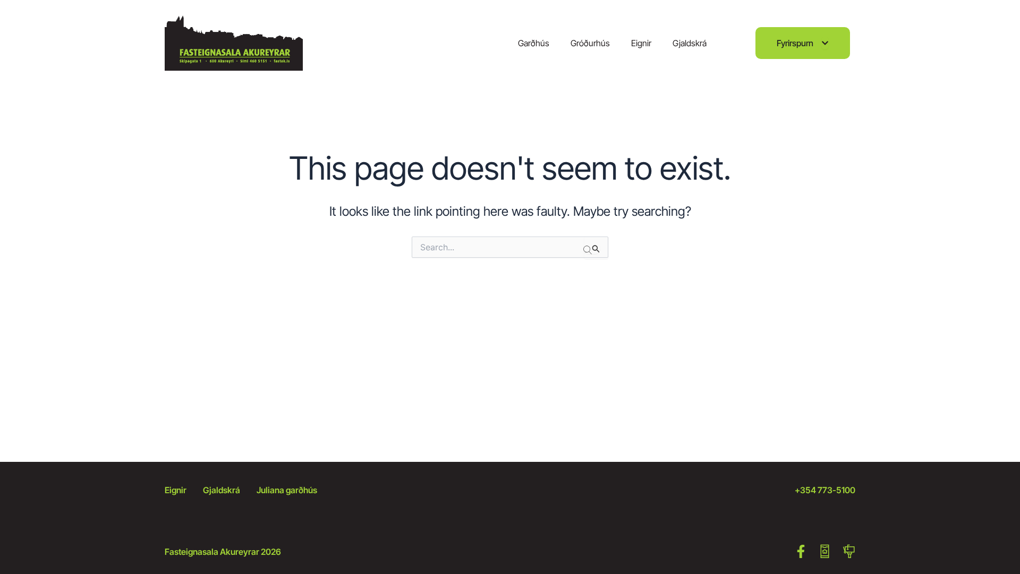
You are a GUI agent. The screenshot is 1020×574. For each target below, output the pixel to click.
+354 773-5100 (825, 490)
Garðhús (533, 43)
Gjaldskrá (690, 43)
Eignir (641, 43)
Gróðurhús (590, 43)
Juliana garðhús (287, 490)
